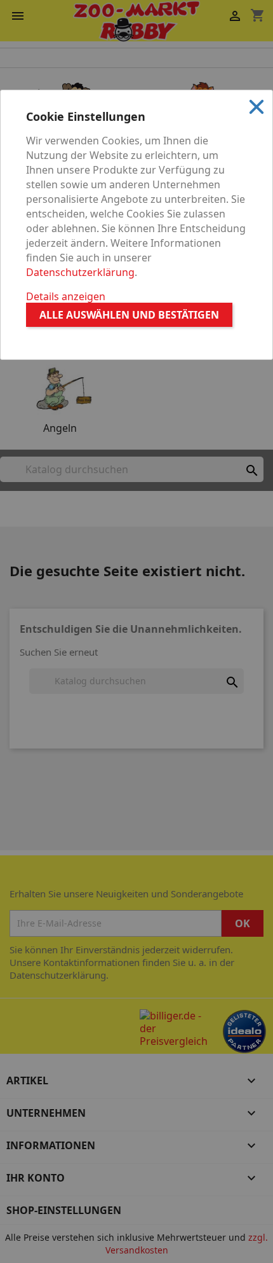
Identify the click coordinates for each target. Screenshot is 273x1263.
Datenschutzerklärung (80, 272)
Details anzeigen (65, 296)
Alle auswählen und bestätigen (129, 315)
